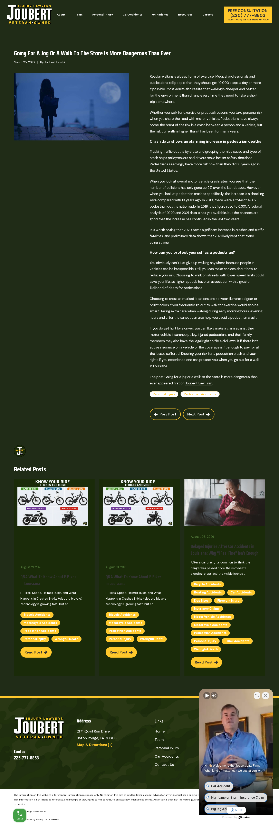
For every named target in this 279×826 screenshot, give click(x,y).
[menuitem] (35, 819)
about (241, 269)
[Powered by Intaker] (244, 817)
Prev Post (168, 414)
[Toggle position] (257, 695)
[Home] (29, 14)
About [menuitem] (61, 14)
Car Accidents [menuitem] (132, 14)
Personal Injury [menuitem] (102, 14)
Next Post (195, 414)
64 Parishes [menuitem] (160, 14)
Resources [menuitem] (185, 14)
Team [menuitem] (79, 14)
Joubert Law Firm (198, 383)
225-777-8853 (26, 758)
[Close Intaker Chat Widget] (265, 695)
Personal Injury (164, 394)
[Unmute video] (206, 695)
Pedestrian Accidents (200, 394)
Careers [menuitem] (207, 14)
